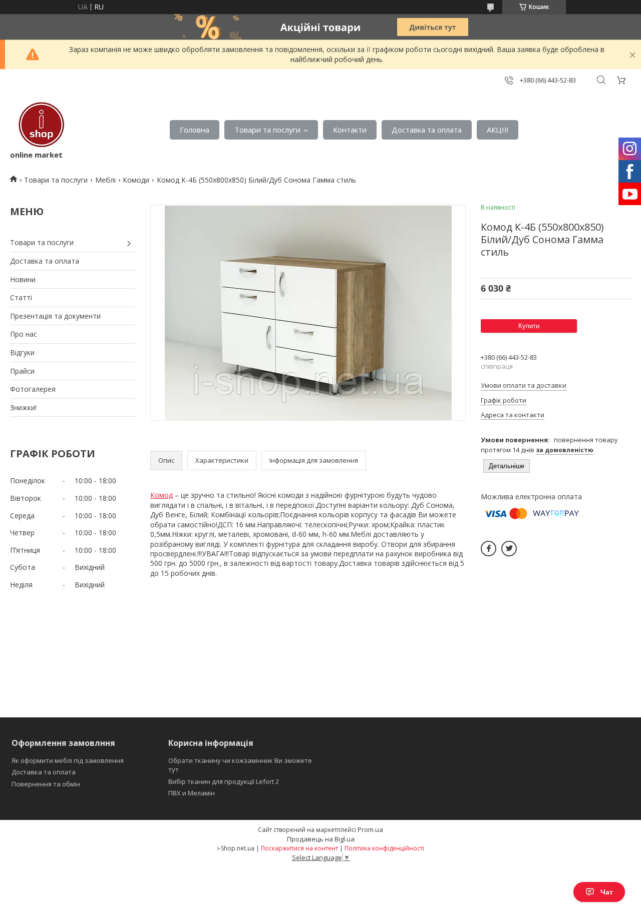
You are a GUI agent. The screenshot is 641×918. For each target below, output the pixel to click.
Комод (161, 495)
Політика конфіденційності (384, 848)
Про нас (23, 334)
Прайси (22, 371)
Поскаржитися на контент (299, 848)
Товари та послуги (267, 130)
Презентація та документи (55, 316)
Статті (21, 297)
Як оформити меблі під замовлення (68, 760)
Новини (23, 279)
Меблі (105, 180)
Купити (528, 326)
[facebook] (488, 548)
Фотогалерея (33, 389)
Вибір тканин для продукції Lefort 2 (223, 781)
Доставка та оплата (427, 130)
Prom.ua (370, 829)
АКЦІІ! (497, 130)
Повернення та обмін (46, 783)
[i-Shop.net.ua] (39, 125)
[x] (509, 548)
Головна (194, 130)
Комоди (136, 180)
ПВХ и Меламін (191, 792)
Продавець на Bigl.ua (321, 838)
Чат (606, 892)
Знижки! (23, 407)
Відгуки (22, 352)
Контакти (350, 130)
